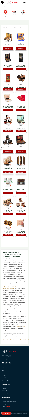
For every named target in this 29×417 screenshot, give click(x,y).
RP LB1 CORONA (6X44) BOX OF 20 (21, 232)
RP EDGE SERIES (21, 168)
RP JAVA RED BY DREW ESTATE (21, 148)
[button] (2, 2)
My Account (4, 388)
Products (4, 375)
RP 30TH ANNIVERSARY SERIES (20, 128)
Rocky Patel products (9, 288)
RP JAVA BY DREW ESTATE (8, 148)
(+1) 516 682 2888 (9, 359)
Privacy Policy (5, 393)
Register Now (5, 373)
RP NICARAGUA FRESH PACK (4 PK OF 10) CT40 (20, 67)
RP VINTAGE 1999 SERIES (8, 169)
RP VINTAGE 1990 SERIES (21, 211)
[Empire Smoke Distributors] (14, 351)
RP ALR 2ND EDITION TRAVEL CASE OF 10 (8, 107)
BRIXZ (18, 326)
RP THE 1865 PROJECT (8, 45)
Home (2, 6)
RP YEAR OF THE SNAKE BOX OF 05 (21, 107)
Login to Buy (8, 48)
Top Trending (5, 380)
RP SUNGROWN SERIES (8, 128)
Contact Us (4, 390)
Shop (6, 6)
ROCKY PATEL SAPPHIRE (21, 45)
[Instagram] (6, 362)
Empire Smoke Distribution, (11, 286)
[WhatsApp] (9, 362)
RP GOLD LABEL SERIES (8, 232)
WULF (23, 326)
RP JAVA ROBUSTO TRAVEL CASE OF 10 (21, 86)
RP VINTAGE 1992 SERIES (8, 211)
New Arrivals (4, 377)
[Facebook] (3, 362)
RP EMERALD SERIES (8, 189)
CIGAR (20, 43)
